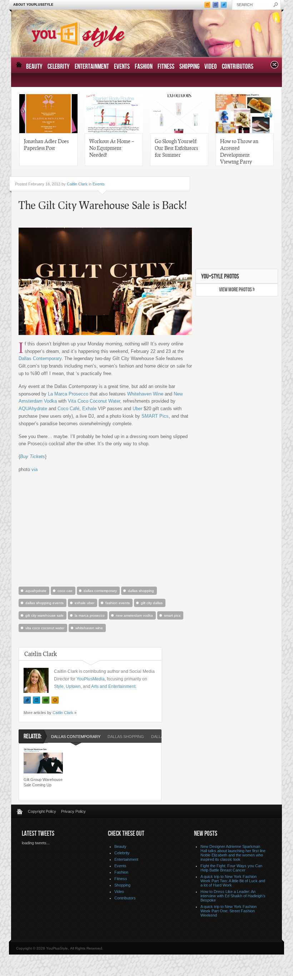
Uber (137, 408)
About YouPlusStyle (33, 4)
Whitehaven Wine (145, 394)
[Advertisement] (104, 529)
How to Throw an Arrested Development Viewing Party (239, 151)
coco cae (65, 591)
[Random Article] (274, 67)
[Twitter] (27, 700)
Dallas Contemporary (40, 358)
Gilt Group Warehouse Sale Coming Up (43, 782)
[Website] (55, 700)
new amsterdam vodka (134, 615)
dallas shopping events (44, 603)
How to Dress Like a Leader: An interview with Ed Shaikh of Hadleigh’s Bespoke (232, 895)
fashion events (117, 603)
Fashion (144, 67)
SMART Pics (155, 416)
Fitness (166, 67)
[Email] (45, 700)
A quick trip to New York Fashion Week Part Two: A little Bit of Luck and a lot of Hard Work (232, 880)
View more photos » (237, 289)
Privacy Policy (73, 811)
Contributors (237, 67)
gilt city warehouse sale (44, 615)
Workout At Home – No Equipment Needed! (111, 148)
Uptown (73, 686)
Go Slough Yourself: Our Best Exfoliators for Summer (176, 148)
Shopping (189, 67)
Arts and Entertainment (113, 686)
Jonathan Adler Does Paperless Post (46, 144)
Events (122, 67)
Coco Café (68, 408)
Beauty (34, 67)
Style (59, 686)
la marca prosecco (90, 615)
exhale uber (84, 603)
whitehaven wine (89, 628)
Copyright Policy (42, 811)
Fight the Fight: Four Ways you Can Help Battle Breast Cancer (231, 868)
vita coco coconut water (44, 628)
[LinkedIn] (36, 700)
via (34, 469)
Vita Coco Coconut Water (94, 401)
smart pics (172, 615)
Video (210, 67)
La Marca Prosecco (68, 394)
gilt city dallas (152, 603)
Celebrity (59, 67)
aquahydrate (35, 591)
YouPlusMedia (90, 678)
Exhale (89, 408)
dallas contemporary (100, 591)
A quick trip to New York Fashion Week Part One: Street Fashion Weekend (228, 910)
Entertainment (92, 67)
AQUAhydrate (33, 408)
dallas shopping (141, 591)
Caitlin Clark (77, 184)
